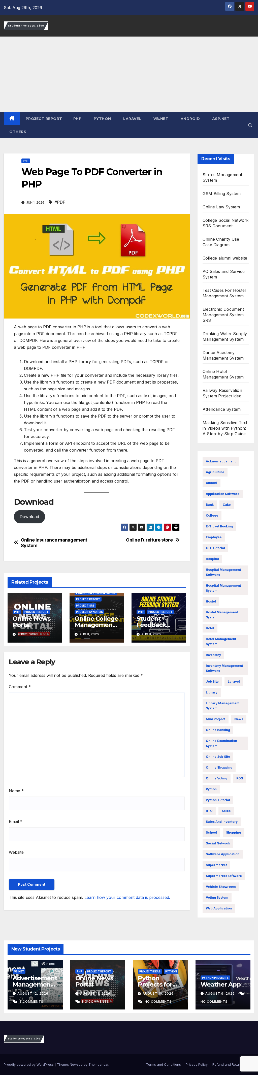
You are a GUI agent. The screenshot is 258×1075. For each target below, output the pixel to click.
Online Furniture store (149, 540)
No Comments (95, 1001)
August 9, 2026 (220, 993)
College (212, 515)
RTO (209, 811)
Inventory (213, 655)
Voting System (217, 897)
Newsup (76, 1064)
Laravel (234, 681)
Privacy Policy (197, 1064)
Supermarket (216, 865)
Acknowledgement (221, 461)
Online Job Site (218, 756)
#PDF (59, 202)
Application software (222, 494)
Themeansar (98, 1064)
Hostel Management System (222, 614)
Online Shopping (219, 767)
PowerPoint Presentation (95, 592)
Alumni (211, 483)
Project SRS (85, 605)
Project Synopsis (89, 611)
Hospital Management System (223, 588)
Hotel (210, 628)
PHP (77, 118)
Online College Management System (96, 625)
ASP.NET (220, 118)
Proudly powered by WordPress (29, 1064)
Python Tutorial (218, 800)
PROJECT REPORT (44, 118)
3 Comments (31, 1001)
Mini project (215, 719)
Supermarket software (224, 876)
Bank (210, 505)
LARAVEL (131, 118)
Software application (222, 854)
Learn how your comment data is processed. (127, 897)
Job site (212, 681)
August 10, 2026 (158, 993)
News (238, 719)
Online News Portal (31, 621)
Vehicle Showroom (221, 887)
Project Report (36, 611)
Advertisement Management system (35, 984)
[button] (250, 125)
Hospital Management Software (223, 572)
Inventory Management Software (224, 668)
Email (15, 821)
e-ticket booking (219, 526)
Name (16, 790)
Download (29, 516)
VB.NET (160, 118)
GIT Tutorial (215, 548)
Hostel (211, 601)
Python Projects (215, 977)
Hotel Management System (221, 641)
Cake (227, 505)
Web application (219, 908)
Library (211, 692)
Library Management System (222, 705)
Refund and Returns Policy (233, 1064)
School (211, 832)
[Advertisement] (129, 74)
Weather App (221, 984)
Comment (20, 686)
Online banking (218, 730)
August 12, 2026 (32, 993)
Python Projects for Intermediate (157, 984)
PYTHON (101, 118)
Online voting (216, 778)
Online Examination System (221, 743)
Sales (226, 811)
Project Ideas (149, 971)
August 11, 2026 (95, 993)
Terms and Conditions (163, 1064)
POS (239, 778)
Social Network (218, 843)
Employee (214, 537)
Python (211, 789)
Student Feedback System (151, 625)
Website (16, 852)
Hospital (212, 559)
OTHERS (17, 132)
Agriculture (215, 472)
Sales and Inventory (222, 822)
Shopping (233, 832)
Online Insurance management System (54, 542)
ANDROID (189, 118)
